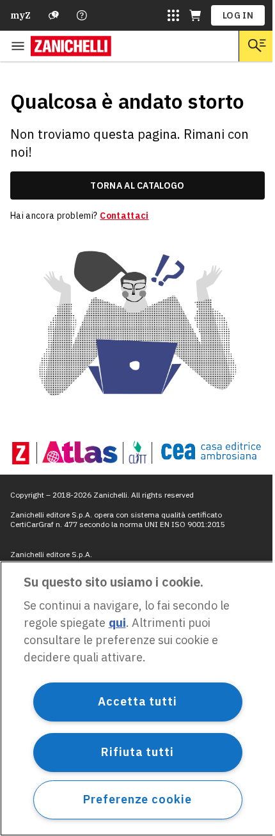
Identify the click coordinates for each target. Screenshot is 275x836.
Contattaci (124, 215)
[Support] (54, 15)
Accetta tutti (137, 701)
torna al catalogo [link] (137, 185)
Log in (238, 15)
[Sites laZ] (173, 15)
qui (117, 622)
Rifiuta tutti (137, 752)
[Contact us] (82, 15)
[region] (137, 698)
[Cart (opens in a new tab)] (195, 15)
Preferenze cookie (137, 799)
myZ (20, 15)
